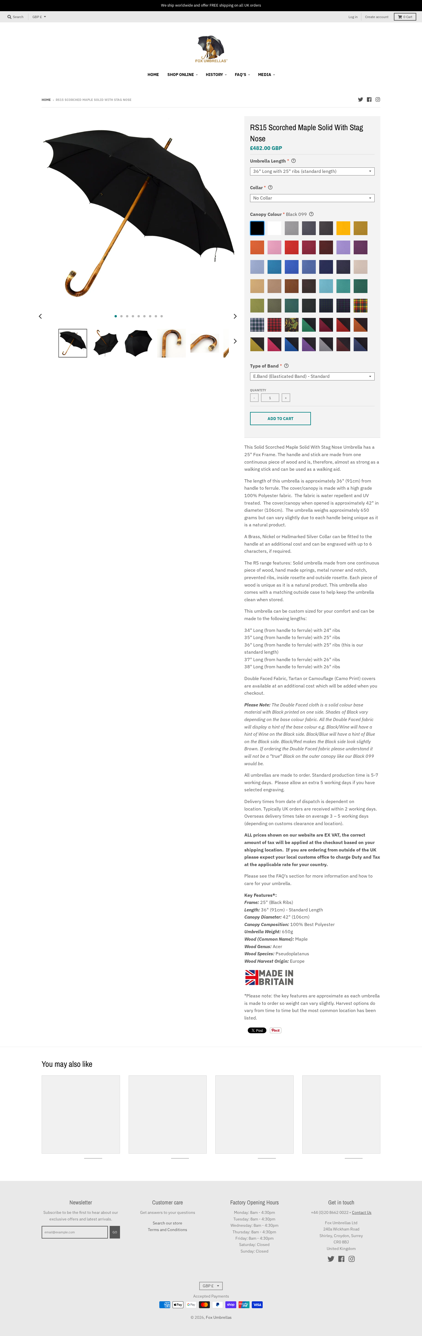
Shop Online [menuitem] (180, 74)
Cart (407, 17)
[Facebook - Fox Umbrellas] (369, 99)
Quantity (258, 390)
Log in (353, 17)
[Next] (235, 316)
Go (115, 1232)
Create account (376, 17)
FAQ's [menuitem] (240, 74)
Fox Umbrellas (219, 1317)
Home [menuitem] (153, 74)
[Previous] (41, 316)
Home (46, 100)
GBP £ (37, 17)
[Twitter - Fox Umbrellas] (360, 99)
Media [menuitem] (264, 74)
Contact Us (361, 1212)
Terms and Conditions (167, 1229)
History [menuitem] (214, 74)
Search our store (167, 1223)
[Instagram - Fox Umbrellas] (377, 99)
